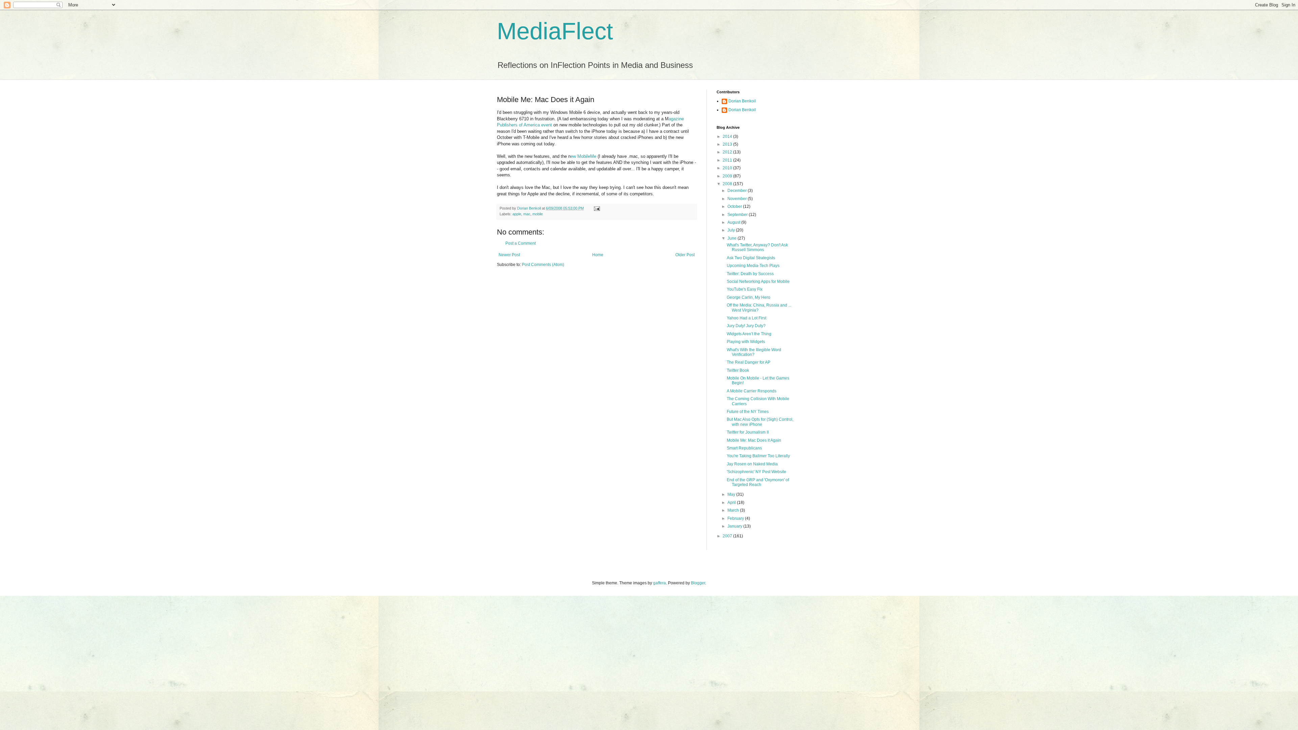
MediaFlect (555, 31)
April (732, 502)
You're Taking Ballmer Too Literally (758, 456)
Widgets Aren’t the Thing (749, 334)
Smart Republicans (744, 448)
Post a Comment (520, 243)
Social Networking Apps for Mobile (758, 281)
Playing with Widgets (746, 341)
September (738, 214)
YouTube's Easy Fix (745, 289)
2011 (728, 160)
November (737, 198)
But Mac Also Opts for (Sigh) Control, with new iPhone (760, 422)
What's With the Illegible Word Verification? (754, 352)
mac (526, 214)
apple (516, 214)
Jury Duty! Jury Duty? (746, 325)
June (732, 238)
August (734, 222)
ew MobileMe (583, 156)
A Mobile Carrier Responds (751, 391)
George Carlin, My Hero (748, 297)
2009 (728, 176)
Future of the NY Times (748, 411)
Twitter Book (738, 370)
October (735, 206)
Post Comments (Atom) (543, 264)
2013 (728, 144)
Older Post (685, 254)
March (733, 510)
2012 (728, 152)
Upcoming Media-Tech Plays (753, 265)
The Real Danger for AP (748, 362)
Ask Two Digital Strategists (751, 258)
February (736, 518)
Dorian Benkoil (742, 101)
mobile (537, 214)
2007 (728, 536)
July (731, 230)
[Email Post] (596, 208)
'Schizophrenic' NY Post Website (756, 471)
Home (597, 254)
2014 (728, 136)
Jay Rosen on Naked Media (752, 464)
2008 (728, 183)
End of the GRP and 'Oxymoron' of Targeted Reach (758, 482)
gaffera (659, 583)
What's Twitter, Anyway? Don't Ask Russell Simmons (757, 247)
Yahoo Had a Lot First (746, 318)
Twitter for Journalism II (748, 432)
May (731, 494)
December (737, 190)
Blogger (698, 583)
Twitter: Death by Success (750, 273)
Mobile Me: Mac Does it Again (754, 440)
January (735, 526)
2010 (728, 168)
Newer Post (509, 254)
